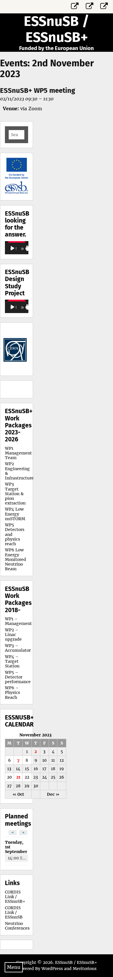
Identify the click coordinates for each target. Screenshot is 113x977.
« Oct (18, 794)
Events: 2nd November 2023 (47, 68)
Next (20, 349)
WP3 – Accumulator (18, 648)
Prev (12, 349)
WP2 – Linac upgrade (13, 634)
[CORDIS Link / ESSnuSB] (89, 5)
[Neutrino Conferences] (104, 5)
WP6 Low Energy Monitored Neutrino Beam (15, 559)
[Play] (12, 248)
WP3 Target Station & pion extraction (15, 493)
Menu (13, 967)
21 (18, 777)
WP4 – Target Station (12, 661)
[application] (16, 247)
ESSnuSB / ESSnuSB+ (56, 29)
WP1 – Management (18, 621)
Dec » (53, 794)
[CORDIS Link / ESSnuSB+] (75, 5)
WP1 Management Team (18, 453)
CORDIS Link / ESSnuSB (14, 912)
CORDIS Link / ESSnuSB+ (15, 896)
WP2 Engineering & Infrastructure (19, 470)
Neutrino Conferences (17, 926)
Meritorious (84, 968)
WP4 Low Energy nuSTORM (15, 514)
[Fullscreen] (29, 248)
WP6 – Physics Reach (12, 692)
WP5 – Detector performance (18, 677)
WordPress (52, 968)
